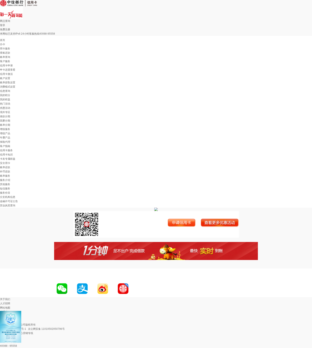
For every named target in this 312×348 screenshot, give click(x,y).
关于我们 (5, 299)
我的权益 (5, 99)
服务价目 (5, 192)
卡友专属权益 (7, 158)
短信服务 (5, 188)
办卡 (2, 44)
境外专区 (5, 112)
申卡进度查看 (7, 69)
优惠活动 (5, 107)
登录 (2, 25)
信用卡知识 (6, 154)
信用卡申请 (6, 65)
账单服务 (5, 175)
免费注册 (5, 29)
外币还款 (5, 171)
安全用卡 (5, 163)
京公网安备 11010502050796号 (46, 328)
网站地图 (5, 307)
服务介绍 (5, 180)
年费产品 (5, 137)
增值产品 (5, 133)
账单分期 (5, 124)
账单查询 (5, 57)
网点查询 (5, 21)
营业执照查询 (7, 205)
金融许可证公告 (9, 201)
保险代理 (5, 141)
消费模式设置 (7, 86)
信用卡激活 (6, 74)
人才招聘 (5, 303)
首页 (2, 40)
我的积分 (5, 95)
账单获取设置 (7, 82)
